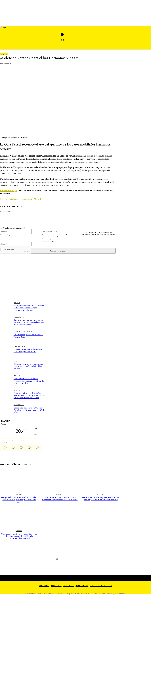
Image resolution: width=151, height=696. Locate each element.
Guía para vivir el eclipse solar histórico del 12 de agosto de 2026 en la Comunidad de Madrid (29, 395)
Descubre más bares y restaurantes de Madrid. (21, 199)
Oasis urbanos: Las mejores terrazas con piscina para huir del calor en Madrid (29, 380)
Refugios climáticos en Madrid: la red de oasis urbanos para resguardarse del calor (29, 307)
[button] (62, 40)
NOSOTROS (56, 585)
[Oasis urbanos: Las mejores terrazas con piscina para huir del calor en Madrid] (6, 380)
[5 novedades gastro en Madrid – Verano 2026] (6, 336)
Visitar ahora (19, 656)
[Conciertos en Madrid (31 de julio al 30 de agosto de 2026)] (6, 351)
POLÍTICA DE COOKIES (101, 585)
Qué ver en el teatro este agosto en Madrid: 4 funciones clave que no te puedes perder (29, 322)
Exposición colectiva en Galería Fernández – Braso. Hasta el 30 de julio (29, 409)
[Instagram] (62, 34)
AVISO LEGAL (82, 585)
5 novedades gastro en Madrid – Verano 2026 (28, 335)
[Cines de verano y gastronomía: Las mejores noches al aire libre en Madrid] (6, 366)
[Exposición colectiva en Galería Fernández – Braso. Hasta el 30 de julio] (6, 409)
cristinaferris (121, 593)
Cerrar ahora (48, 695)
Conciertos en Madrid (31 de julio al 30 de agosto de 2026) (29, 350)
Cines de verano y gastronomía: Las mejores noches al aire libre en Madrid (28, 366)
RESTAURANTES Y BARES (23, 331)
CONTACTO (68, 585)
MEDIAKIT (44, 585)
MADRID (4, 54)
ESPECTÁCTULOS (20, 317)
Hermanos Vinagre (8, 190)
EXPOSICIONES (19, 405)
